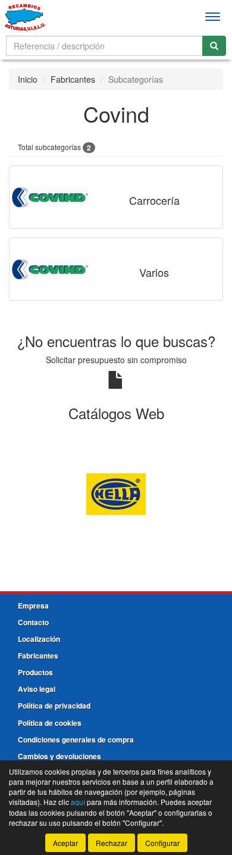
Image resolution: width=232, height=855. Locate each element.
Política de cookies (49, 722)
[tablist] (116, 493)
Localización (39, 639)
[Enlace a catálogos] (116, 493)
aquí (78, 802)
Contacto (33, 622)
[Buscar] (214, 46)
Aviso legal (36, 689)
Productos (35, 672)
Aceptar (65, 843)
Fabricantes (73, 79)
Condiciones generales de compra (76, 739)
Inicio (27, 79)
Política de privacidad (54, 705)
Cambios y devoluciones (59, 756)
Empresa (33, 605)
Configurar (162, 843)
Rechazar (111, 843)
